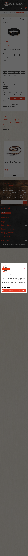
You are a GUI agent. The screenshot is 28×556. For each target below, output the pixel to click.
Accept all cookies (21, 290)
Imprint (8, 287)
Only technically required (8, 290)
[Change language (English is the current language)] (25, 268)
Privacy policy (4, 287)
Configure (12, 287)
